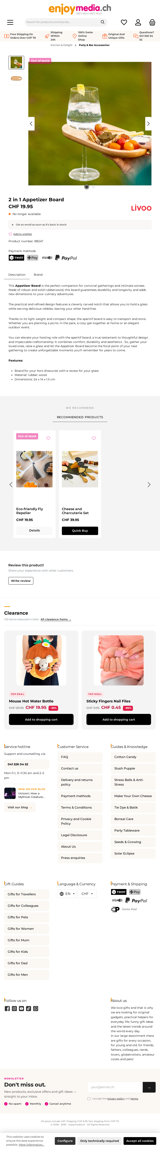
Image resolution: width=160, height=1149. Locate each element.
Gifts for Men (18, 975)
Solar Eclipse (124, 853)
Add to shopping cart (41, 719)
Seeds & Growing (127, 842)
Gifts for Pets (18, 917)
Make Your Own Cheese (133, 796)
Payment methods (76, 796)
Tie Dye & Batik (126, 807)
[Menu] (10, 22)
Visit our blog (18, 807)
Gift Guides (14, 884)
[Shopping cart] (151, 22)
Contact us (69, 768)
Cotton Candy (125, 757)
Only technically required (99, 1141)
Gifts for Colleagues (23, 906)
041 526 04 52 (18, 764)
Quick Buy (80, 530)
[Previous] (31, 123)
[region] (80, 124)
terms (134, 1098)
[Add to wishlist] (48, 438)
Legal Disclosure (74, 835)
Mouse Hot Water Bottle (31, 701)
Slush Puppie (124, 768)
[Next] (148, 123)
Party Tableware (127, 830)
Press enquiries (73, 858)
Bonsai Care (123, 819)
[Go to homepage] (80, 9)
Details (34, 530)
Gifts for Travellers (22, 894)
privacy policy (116, 1098)
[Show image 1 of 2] (86, 187)
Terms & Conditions (76, 807)
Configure (65, 1141)
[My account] (138, 22)
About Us (68, 846)
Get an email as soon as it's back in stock (41, 224)
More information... (31, 1144)
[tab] (17, 274)
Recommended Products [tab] (80, 417)
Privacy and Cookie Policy (76, 821)
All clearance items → (56, 619)
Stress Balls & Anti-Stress (129, 782)
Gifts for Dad (18, 963)
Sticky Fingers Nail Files (108, 701)
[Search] (103, 22)
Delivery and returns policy (77, 782)
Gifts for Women (21, 929)
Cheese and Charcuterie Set (75, 511)
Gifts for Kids (18, 952)
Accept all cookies (140, 1141)
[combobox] (61, 22)
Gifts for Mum (18, 940)
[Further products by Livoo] (141, 207)
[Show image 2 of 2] (93, 187)
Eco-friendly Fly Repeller (29, 511)
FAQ (64, 757)
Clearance (16, 613)
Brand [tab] (38, 274)
